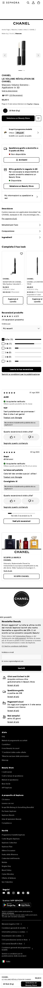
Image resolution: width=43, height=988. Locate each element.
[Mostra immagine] (21, 53)
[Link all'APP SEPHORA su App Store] (24, 905)
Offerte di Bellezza (8, 913)
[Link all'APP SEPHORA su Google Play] (9, 905)
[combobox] (21, 328)
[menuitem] (33, 2)
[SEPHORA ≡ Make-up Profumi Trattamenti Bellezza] (12, 2)
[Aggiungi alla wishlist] (21, 253)
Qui (3, 915)
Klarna (36, 104)
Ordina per (6, 324)
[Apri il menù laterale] (3, 2)
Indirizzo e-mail (8, 652)
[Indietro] (5, 55)
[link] (21, 369)
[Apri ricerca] (28, 2)
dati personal (20, 638)
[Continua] (38, 55)
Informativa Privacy (24, 636)
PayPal (29, 104)
